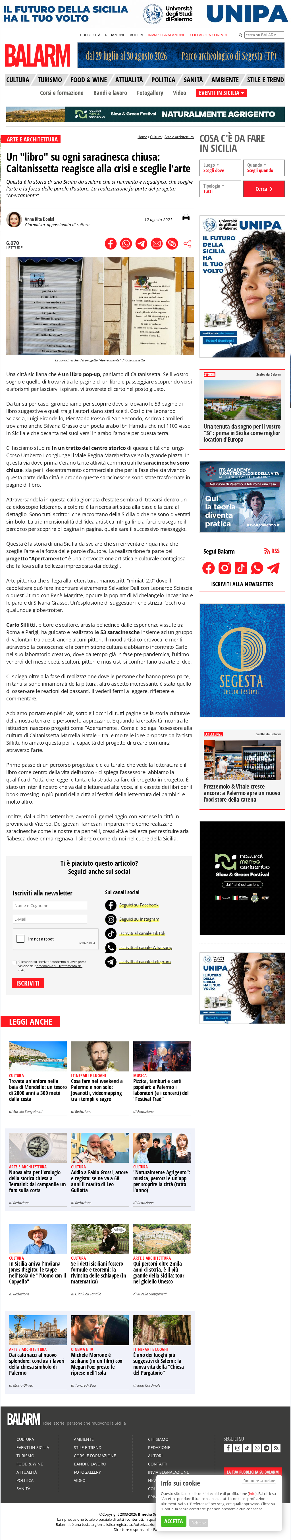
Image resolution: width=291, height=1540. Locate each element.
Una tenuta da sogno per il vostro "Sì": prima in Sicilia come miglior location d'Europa (242, 432)
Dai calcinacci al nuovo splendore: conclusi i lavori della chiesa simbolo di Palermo (36, 1363)
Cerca (261, 188)
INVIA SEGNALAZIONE (166, 34)
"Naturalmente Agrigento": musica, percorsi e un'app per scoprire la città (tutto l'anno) (161, 1181)
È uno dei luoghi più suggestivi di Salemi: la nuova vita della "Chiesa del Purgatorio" (158, 1363)
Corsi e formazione (62, 93)
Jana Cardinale (148, 1385)
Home (142, 136)
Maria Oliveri (23, 1385)
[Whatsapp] (111, 947)
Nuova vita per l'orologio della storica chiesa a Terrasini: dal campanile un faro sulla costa (37, 1181)
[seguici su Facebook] (228, 1448)
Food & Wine (29, 1464)
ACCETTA (173, 1521)
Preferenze (199, 1523)
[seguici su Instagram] (237, 1448)
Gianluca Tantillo (88, 1294)
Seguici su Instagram (139, 919)
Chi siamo (158, 1439)
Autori (155, 1455)
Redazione (83, 1111)
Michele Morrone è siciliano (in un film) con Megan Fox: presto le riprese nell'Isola (96, 1363)
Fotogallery (150, 93)
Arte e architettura (179, 136)
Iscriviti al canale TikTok (142, 933)
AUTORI (136, 34)
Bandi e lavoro (110, 93)
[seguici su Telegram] (266, 1448)
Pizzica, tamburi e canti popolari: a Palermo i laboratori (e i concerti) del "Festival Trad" (161, 1090)
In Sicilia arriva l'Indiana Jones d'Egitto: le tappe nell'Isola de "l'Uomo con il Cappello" (37, 1272)
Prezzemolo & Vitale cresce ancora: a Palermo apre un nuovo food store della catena (242, 792)
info (252, 1493)
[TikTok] (111, 933)
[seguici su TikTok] (247, 1448)
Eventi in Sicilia (32, 1447)
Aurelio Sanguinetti (27, 1111)
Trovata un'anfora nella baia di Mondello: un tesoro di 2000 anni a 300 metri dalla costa (38, 1090)
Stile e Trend (87, 1447)
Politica (25, 1480)
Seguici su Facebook (139, 905)
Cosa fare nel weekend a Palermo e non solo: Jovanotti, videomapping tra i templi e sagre (96, 1090)
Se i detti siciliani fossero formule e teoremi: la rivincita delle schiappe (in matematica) (98, 1272)
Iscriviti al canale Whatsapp (145, 947)
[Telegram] (111, 961)
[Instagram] (111, 919)
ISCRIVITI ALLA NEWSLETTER (242, 584)
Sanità (23, 1488)
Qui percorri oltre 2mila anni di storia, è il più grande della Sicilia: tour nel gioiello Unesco (158, 1272)
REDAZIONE (115, 34)
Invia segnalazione (168, 1472)
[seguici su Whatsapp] (257, 1448)
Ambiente (84, 1439)
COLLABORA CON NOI (208, 34)
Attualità (26, 1472)
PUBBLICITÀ (90, 34)
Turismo (25, 1455)
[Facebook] (111, 905)
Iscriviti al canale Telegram (145, 961)
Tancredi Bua (85, 1385)
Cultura (156, 136)
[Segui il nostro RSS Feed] (276, 1448)
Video (179, 93)
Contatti (157, 1464)
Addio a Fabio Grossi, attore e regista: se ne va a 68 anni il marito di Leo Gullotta (99, 1181)
